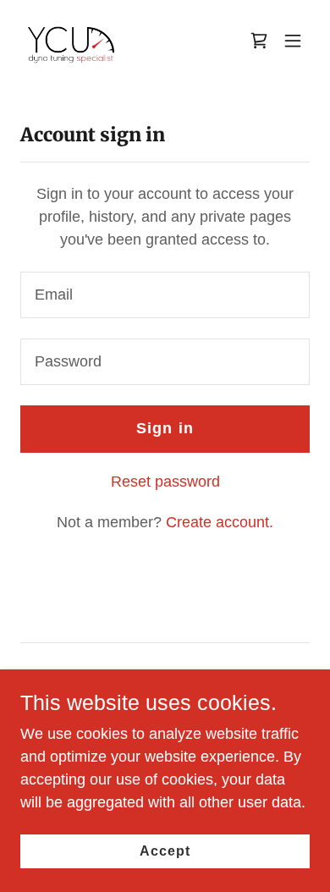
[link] (71, 40)
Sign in (165, 428)
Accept (165, 851)
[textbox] (165, 295)
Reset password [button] (165, 481)
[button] (293, 41)
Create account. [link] (219, 522)
